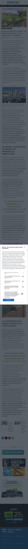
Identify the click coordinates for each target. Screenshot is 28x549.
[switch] (22, 276)
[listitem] (14, 273)
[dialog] (14, 275)
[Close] (25, 247)
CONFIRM (8, 300)
